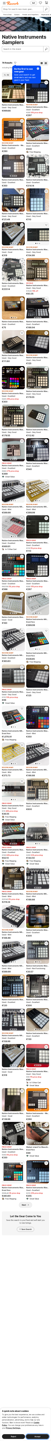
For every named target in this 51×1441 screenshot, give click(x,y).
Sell (33, 3)
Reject (13, 1436)
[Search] (46, 9)
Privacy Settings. (13, 1428)
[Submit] (46, 49)
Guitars (17, 14)
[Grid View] (42, 63)
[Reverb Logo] (13, 3)
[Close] (38, 68)
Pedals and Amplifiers (30, 14)
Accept (37, 1436)
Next (24, 1205)
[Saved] (40, 2)
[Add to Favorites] (15, 63)
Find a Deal (7, 14)
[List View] (46, 63)
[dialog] (25, 1424)
